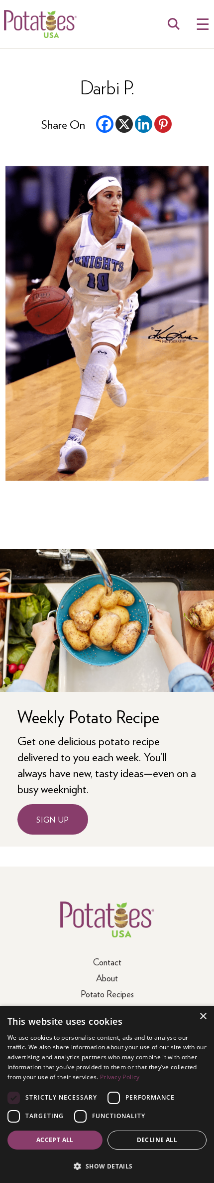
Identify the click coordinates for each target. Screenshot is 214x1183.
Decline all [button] (157, 1140)
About (107, 977)
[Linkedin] (143, 124)
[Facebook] (104, 124)
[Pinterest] (163, 124)
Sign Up (52, 819)
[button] (107, 1166)
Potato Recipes (107, 993)
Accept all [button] (55, 1140)
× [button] (203, 1016)
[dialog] (107, 1094)
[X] (124, 124)
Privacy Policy (119, 1077)
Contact (107, 961)
